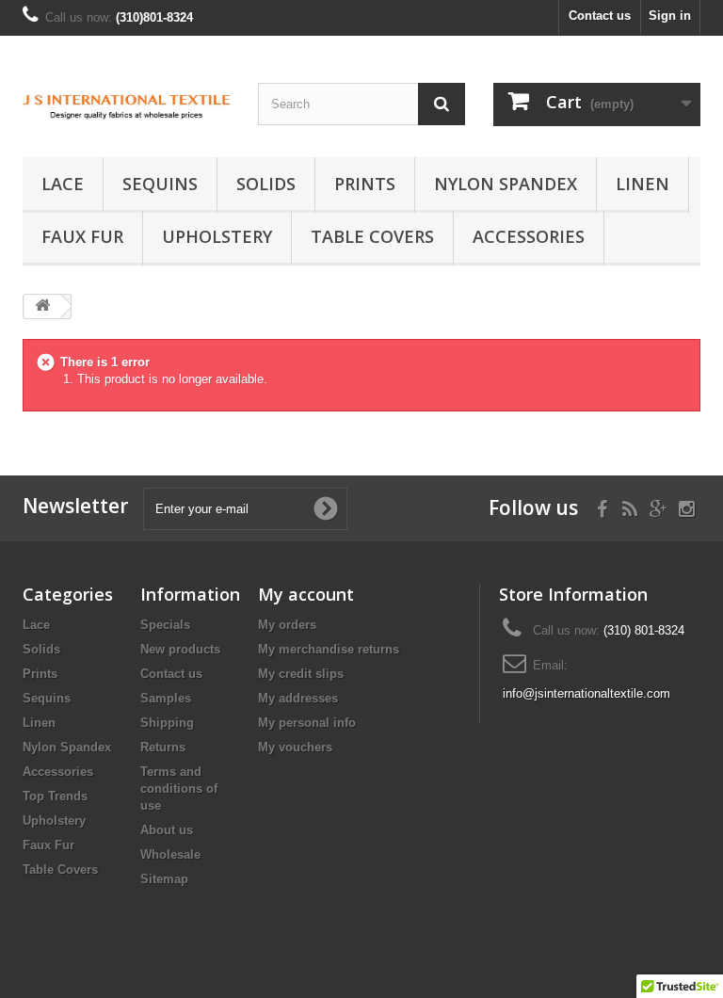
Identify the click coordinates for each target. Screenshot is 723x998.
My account (306, 594)
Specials (165, 625)
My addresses (298, 698)
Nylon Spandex (505, 183)
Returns (162, 747)
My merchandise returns (328, 649)
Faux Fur (82, 236)
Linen (642, 183)
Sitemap (164, 879)
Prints (364, 183)
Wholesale (170, 854)
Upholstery (217, 236)
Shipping (167, 723)
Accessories (529, 236)
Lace (62, 183)
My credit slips (301, 674)
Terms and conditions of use (178, 789)
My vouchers (295, 747)
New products (180, 649)
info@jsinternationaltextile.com (586, 693)
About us (166, 830)
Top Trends (55, 796)
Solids (266, 183)
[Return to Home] (42, 306)
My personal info (307, 723)
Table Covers (372, 236)
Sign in (670, 15)
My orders (287, 625)
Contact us (600, 15)
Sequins (160, 183)
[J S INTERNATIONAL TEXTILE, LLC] (126, 103)
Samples (165, 698)
